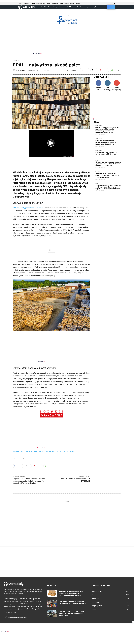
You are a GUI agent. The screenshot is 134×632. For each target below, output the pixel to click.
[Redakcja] (14, 70)
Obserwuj (107, 80)
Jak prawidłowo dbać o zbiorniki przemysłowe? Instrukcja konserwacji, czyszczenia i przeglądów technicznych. (107, 129)
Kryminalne (98, 160)
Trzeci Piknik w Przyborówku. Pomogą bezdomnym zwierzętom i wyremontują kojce (107, 175)
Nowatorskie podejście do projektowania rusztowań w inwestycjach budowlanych (105, 142)
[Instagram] (112, 3)
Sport (96, 183)
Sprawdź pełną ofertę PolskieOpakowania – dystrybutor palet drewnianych (43, 451)
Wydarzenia (98, 171)
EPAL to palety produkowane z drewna (28, 208)
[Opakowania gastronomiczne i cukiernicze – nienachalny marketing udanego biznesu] (52, 593)
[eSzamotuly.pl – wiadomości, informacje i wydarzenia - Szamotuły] (26, 7)
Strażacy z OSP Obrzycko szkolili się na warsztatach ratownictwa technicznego (71, 613)
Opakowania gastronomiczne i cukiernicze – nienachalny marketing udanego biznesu (71, 593)
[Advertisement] (67, 39)
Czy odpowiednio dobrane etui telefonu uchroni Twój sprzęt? (106, 153)
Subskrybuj (116, 80)
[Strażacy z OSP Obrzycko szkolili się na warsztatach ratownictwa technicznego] (52, 613)
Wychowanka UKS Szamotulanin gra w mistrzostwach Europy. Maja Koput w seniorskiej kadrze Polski (108, 187)
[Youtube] (114, 3)
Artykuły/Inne (16, 60)
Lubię (98, 80)
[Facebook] (110, 3)
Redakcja (23, 70)
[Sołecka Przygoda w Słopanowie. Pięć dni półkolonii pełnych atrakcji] (52, 603)
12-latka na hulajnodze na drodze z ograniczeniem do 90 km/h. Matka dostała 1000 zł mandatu (108, 163)
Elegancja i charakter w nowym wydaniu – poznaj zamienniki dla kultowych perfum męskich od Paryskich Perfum (29, 481)
